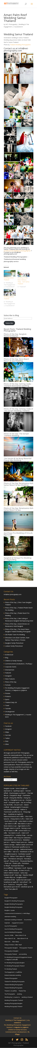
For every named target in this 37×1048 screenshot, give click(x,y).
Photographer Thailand (26, 948)
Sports (7, 699)
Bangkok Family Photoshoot (14, 643)
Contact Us (17, 1018)
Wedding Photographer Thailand (14, 1000)
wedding (19, 994)
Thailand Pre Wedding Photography (14, 981)
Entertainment (9, 670)
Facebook (8, 726)
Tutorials (8, 708)
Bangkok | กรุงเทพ (10, 910)
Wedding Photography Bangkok (13, 1003)
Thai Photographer (10, 994)
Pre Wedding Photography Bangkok (14, 963)
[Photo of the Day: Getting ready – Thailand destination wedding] (18, 406)
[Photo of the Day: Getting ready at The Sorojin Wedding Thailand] (18, 431)
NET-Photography (11, 24)
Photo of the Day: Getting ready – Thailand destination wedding (18, 385)
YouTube (8, 735)
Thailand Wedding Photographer (20, 45)
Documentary (28, 920)
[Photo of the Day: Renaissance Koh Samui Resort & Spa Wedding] (18, 505)
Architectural (9, 655)
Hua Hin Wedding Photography (13, 932)
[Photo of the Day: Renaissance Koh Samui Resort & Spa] (18, 530)
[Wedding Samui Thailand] (10, 273)
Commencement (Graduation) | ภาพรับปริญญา (17, 913)
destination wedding (10, 916)
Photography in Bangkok (11, 951)
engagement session (17, 923)
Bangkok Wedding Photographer (14, 904)
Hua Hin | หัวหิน (9, 935)
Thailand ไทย (22, 991)
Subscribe (9, 323)
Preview (7, 693)
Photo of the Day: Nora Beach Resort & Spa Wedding (16, 360)
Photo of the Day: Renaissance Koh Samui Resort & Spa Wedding (18, 484)
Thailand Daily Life (11, 702)
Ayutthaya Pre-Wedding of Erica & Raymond (18, 534)
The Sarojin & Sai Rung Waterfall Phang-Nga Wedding (17, 459)
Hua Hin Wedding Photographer (13, 929)
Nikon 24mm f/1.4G (20, 935)
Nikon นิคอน (15, 941)
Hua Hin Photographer (11, 926)
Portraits (8, 685)
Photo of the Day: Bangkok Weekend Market (15, 335)
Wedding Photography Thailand (13, 1006)
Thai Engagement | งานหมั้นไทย (13, 972)
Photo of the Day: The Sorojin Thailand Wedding (16, 434)
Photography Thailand (11, 954)
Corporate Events (10, 667)
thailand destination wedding (13, 975)
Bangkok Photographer (11, 898)
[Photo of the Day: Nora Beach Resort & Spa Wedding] (18, 381)
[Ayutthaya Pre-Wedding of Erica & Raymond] (18, 555)
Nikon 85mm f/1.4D (22, 938)
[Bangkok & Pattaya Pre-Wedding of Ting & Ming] (18, 580)
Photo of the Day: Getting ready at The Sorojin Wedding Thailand (18, 410)
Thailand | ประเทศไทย (11, 991)
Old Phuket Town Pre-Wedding (15, 635)
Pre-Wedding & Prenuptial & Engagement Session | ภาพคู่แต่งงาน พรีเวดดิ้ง (18, 958)
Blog (6, 658)
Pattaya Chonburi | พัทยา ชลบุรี (13, 945)
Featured (8, 673)
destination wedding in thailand (13, 920)
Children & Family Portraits (13, 661)
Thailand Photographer (11, 978)
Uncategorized (9, 711)
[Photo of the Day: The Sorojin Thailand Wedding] (18, 456)
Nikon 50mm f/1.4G (10, 938)
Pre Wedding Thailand (11, 969)
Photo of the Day (10, 682)
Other (7, 744)
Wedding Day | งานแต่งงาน (12, 997)
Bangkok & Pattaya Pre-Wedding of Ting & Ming (17, 559)
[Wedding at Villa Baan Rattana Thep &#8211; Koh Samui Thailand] (23, 273)
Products (8, 696)
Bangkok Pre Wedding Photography (14, 901)
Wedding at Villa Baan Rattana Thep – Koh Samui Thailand (23, 281)
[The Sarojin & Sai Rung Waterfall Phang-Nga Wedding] (18, 481)
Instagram (8, 676)
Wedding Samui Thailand (9, 279)
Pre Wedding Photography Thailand (14, 966)
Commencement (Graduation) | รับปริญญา (18, 664)
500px (7, 732)
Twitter (7, 738)
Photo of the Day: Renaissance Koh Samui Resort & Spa (18, 509)
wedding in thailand (27, 997)
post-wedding (23, 954)
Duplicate (7, 923)
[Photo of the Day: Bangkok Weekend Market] (18, 356)
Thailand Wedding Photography (13, 988)
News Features (10, 679)
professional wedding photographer (17, 251)
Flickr (6, 741)
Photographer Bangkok (11, 948)
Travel (7, 705)
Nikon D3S (7, 941)
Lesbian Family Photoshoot (14, 646)
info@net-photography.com (12, 594)
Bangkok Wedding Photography (13, 907)
